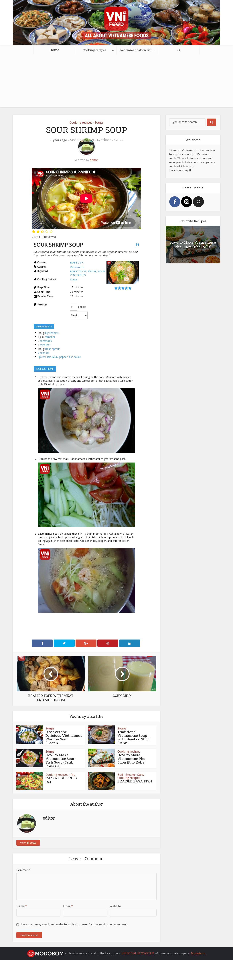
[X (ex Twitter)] (198, 201)
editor (106, 139)
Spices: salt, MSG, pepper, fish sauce (59, 357)
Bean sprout (52, 349)
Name (21, 906)
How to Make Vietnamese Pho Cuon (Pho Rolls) (131, 759)
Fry (73, 774)
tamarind (50, 337)
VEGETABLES (78, 275)
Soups (99, 122)
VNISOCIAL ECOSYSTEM (138, 953)
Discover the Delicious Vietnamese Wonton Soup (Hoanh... (64, 737)
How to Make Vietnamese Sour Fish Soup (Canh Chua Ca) (60, 760)
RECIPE (92, 271)
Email (68, 906)
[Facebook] (174, 201)
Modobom (198, 953)
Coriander (43, 353)
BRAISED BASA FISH (134, 781)
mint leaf (45, 345)
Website (115, 906)
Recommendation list (136, 50)
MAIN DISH (77, 262)
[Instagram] (186, 201)
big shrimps (52, 333)
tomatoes (46, 341)
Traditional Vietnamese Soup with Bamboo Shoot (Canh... (134, 737)
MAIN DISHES (78, 271)
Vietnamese (77, 267)
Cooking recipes (94, 50)
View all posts (28, 842)
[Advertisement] (116, 81)
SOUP (101, 271)
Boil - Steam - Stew (130, 774)
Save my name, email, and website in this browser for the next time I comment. (74, 924)
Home (54, 50)
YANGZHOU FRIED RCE (61, 780)
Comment (23, 870)
